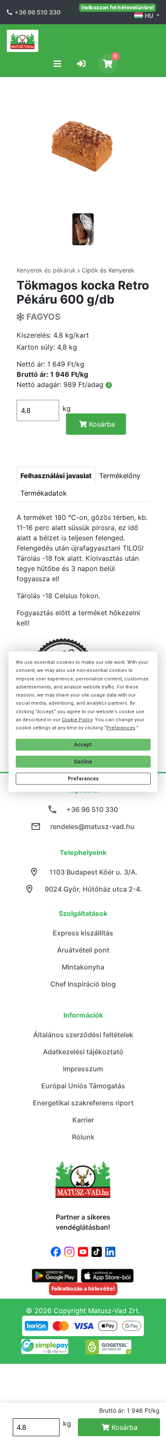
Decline (83, 762)
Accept (83, 745)
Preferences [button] (120, 728)
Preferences (83, 779)
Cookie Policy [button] (77, 720)
